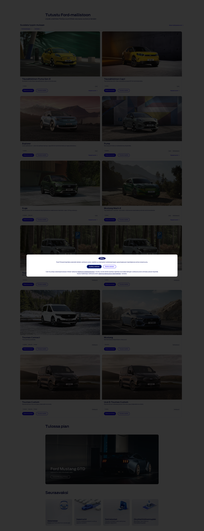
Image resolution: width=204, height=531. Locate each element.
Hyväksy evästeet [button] (94, 266)
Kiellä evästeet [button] (109, 266)
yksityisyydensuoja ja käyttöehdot (109, 273)
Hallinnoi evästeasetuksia (86, 271)
